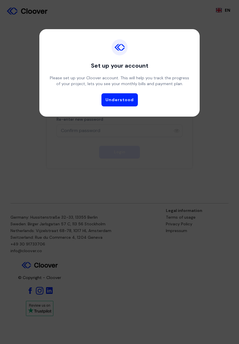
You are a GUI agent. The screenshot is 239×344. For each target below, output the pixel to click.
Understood (120, 99)
